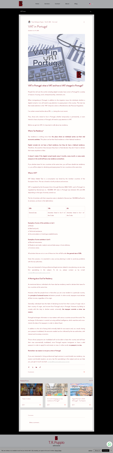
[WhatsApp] (109, 444)
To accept (105, 450)
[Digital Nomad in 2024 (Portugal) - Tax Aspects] (81, 389)
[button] (90, 11)
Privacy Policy (58, 450)
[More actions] (84, 22)
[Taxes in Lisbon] (31, 389)
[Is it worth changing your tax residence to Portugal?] (56, 389)
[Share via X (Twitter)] (32, 367)
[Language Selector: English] (90, 4)
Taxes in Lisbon (26, 399)
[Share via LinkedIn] (36, 367)
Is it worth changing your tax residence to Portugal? (55, 400)
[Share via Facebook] (29, 367)
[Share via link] (40, 367)
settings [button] (90, 450)
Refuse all (97, 450)
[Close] (111, 450)
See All (91, 380)
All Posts (23, 11)
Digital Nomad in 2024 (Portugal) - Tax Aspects (79, 400)
